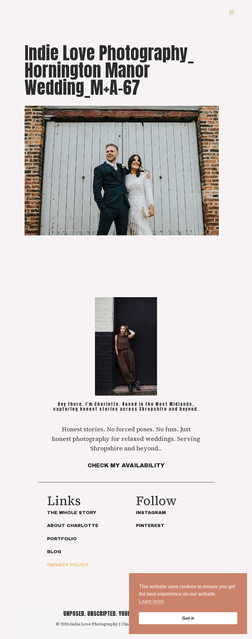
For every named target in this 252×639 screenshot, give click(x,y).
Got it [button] (188, 618)
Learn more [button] (151, 601)
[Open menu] (231, 12)
